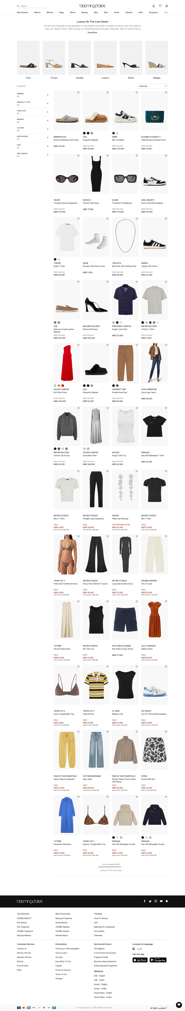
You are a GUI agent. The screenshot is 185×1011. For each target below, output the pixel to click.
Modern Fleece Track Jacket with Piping (124, 780)
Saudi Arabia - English (103, 993)
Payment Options (24, 957)
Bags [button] (61, 12)
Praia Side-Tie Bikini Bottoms (66, 584)
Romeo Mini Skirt (148, 779)
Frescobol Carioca (121, 326)
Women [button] (50, 12)
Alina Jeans (87, 779)
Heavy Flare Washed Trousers (95, 584)
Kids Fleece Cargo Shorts (122, 649)
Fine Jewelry (99, 931)
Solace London (61, 389)
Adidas (144, 263)
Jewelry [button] (128, 12)
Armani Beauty (62, 922)
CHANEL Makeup (62, 927)
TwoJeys (116, 263)
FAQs (19, 970)
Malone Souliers (91, 326)
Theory (57, 263)
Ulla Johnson (148, 646)
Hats (96, 922)
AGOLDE (115, 452)
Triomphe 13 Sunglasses (122, 203)
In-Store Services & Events (105, 953)
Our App (59, 957)
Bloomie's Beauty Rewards (105, 961)
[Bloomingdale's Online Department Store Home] (92, 6)
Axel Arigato (147, 200)
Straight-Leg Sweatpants (93, 519)
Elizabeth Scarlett (151, 137)
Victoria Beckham (92, 776)
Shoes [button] (73, 12)
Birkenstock (60, 137)
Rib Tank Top (88, 649)
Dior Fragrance (23, 927)
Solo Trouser (146, 584)
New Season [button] (22, 12)
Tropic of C (59, 581)
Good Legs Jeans (148, 392)
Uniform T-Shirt (147, 329)
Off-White (146, 711)
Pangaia (145, 452)
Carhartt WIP (119, 389)
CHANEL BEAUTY (24, 918)
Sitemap (59, 978)
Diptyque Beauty (24, 935)
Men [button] (96, 12)
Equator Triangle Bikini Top (94, 844)
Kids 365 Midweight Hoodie (123, 844)
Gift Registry (99, 949)
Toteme (57, 646)
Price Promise (22, 966)
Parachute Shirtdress (62, 844)
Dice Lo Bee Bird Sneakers (152, 203)
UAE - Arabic (99, 980)
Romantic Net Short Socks (94, 266)
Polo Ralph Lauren (121, 646)
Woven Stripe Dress (62, 649)
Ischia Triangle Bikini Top (64, 714)
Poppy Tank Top (119, 455)
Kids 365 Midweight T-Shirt (152, 455)
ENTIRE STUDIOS (61, 515)
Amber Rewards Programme (105, 966)
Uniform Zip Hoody (62, 455)
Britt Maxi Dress (60, 392)
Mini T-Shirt (146, 519)
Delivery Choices (24, 953)
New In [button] (37, 12)
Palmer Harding (149, 581)
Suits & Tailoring (100, 918)
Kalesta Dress (147, 649)
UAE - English (99, 976)
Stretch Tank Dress (91, 203)
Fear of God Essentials (65, 776)
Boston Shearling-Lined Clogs (66, 140)
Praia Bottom (88, 714)
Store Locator (61, 953)
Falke (85, 263)
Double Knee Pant (119, 392)
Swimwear (98, 935)
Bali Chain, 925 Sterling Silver (124, 266)
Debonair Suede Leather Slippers (64, 330)
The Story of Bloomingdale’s (67, 949)
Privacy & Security (63, 970)
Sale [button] (166, 12)
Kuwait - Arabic (100, 988)
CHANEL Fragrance (25, 931)
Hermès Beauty (62, 935)
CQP (56, 326)
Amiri (114, 137)
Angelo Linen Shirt (119, 329)
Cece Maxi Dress (90, 455)
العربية (139, 949)
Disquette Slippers (90, 140)
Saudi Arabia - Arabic (103, 997)
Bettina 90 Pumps (90, 329)
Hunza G (87, 200)
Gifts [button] (140, 12)
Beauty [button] (85, 12)
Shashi (115, 515)
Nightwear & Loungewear (104, 927)
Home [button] (116, 12)
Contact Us (22, 949)
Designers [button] (153, 12)
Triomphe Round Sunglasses (65, 203)
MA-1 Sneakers (118, 140)
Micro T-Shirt (59, 519)
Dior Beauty (22, 922)
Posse (144, 776)
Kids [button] (106, 12)
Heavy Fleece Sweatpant (64, 779)
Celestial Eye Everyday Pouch (153, 140)
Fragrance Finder (101, 957)
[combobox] (153, 86)
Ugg (85, 137)
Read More (92, 32)
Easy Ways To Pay (63, 961)
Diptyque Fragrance (64, 918)
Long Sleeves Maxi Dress (122, 584)
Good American (149, 389)
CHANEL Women (62, 931)
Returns (20, 961)
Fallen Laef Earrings (120, 519)
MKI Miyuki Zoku (149, 326)
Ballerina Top (117, 714)
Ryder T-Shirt (59, 266)
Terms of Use (61, 974)
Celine (57, 200)
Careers (59, 966)
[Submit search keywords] (18, 6)
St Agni (115, 711)
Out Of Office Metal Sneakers (153, 714)
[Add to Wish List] (78, 93)
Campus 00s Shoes (149, 266)
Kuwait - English (100, 984)
